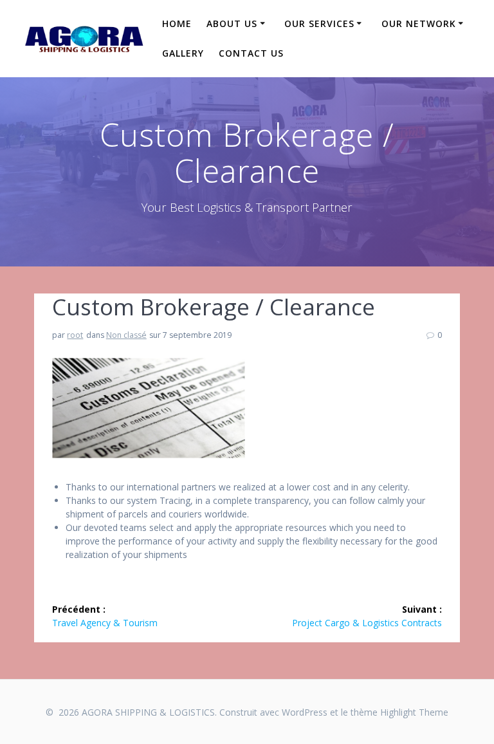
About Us (231, 23)
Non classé (126, 335)
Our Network (418, 23)
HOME (177, 23)
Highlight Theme (414, 712)
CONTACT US (251, 53)
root (75, 335)
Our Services (319, 23)
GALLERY (183, 53)
